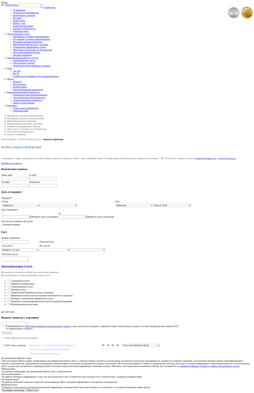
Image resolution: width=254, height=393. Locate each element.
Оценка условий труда (24, 28)
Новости (17, 81)
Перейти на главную (11, 163)
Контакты (12, 105)
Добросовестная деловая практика (30, 95)
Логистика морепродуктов (26, 52)
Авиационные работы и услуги (23, 58)
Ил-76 (16, 73)
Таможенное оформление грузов (29, 47)
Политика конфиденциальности (59, 345)
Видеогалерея (20, 87)
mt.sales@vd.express (226, 158)
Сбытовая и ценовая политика (44, 353)
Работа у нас (19, 23)
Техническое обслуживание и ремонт (31, 65)
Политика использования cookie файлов (49, 349)
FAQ (10, 5)
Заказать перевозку (22, 55)
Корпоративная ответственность (23, 92)
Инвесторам (19, 20)
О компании (49, 7)
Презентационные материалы (28, 89)
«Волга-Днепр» (9, 139)
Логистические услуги (18, 34)
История (17, 18)
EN (6, 5)
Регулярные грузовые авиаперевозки (31, 39)
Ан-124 (16, 71)
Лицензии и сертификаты (26, 12)
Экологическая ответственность (29, 97)
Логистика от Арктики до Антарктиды (32, 50)
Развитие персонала (23, 26)
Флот (9, 68)
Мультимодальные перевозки (27, 42)
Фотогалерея (19, 84)
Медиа (10, 79)
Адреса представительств (26, 108)
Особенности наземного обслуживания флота (36, 76)
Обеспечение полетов (24, 63)
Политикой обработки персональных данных (47, 326)
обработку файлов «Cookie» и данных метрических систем (209, 366)
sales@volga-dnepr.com (206, 158)
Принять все (32, 390)
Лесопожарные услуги (24, 60)
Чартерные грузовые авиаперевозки (31, 36)
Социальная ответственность (27, 100)
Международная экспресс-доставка (30, 44)
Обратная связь (20, 31)
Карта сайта (35, 345)
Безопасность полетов (24, 15)
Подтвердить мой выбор (13, 390)
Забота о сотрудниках (24, 103)
